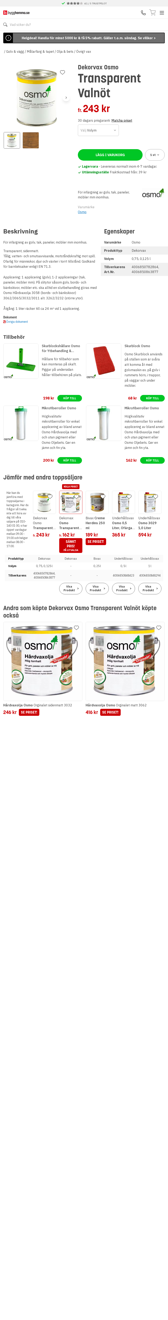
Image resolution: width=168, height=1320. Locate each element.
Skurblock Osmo (137, 346)
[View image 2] (31, 140)
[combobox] (98, 130)
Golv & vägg (15, 51)
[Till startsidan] (16, 12)
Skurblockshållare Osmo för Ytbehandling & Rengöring (61, 348)
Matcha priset (121, 120)
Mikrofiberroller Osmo (59, 408)
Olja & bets (65, 51)
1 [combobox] (153, 155)
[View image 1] (12, 140)
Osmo (82, 212)
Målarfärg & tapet (40, 51)
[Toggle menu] (162, 13)
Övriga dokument (17, 322)
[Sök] (5, 25)
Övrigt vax (83, 51)
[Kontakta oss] (143, 13)
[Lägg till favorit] (62, 72)
